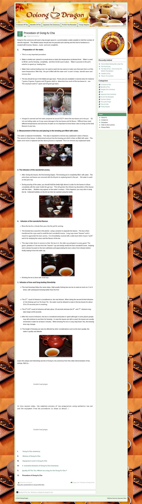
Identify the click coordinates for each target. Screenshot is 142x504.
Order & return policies (108, 125)
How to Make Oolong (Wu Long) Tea (112, 64)
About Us (104, 117)
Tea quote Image (106, 102)
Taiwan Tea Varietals (107, 76)
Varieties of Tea (105, 73)
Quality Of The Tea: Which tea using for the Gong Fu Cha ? (44, 470)
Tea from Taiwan (106, 99)
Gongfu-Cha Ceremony (32, 36)
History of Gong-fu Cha (31, 456)
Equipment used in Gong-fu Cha (35, 461)
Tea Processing (105, 66)
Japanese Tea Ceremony (51, 25)
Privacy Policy (105, 127)
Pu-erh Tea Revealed (69, 25)
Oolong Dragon (24, 498)
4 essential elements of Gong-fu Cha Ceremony (40, 466)
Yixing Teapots (84, 25)
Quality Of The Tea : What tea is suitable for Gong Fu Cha (36, 492)
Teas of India (104, 104)
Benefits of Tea (35, 25)
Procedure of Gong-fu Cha (39, 32)
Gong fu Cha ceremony (31, 451)
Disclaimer (104, 122)
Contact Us (104, 120)
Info (102, 92)
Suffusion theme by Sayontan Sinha (116, 498)
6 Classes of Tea (22, 25)
